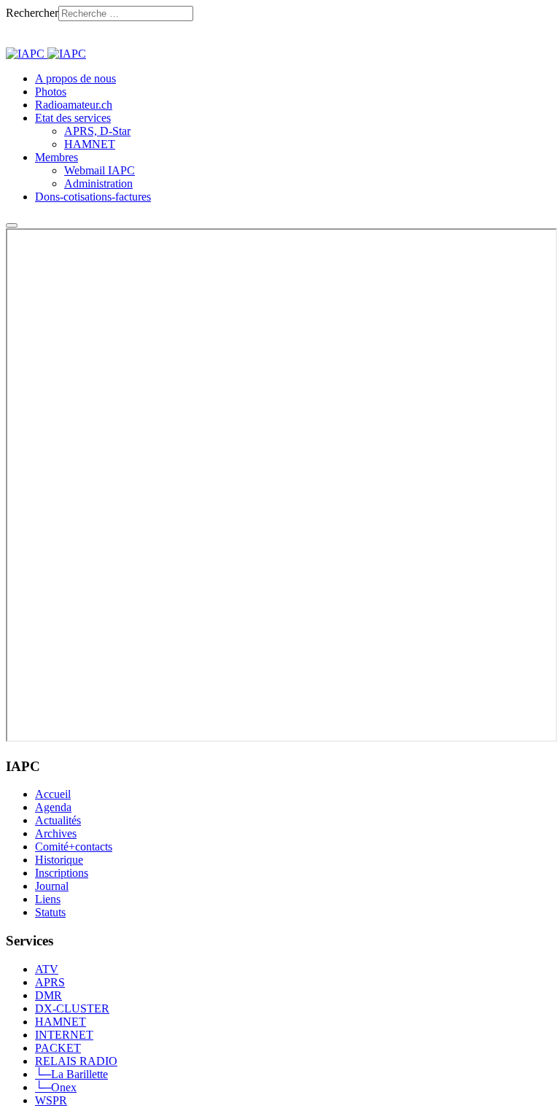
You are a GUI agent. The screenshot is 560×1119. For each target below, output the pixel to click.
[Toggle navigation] (12, 225)
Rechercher (32, 13)
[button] (73, 118)
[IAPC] (46, 53)
